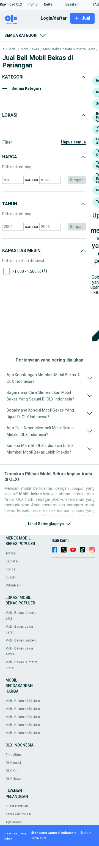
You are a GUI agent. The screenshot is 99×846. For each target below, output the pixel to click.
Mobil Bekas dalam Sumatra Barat (69, 49)
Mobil (12, 49)
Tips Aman (14, 822)
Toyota (11, 553)
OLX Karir (13, 771)
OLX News (13, 779)
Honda (10, 569)
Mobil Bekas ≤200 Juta (23, 717)
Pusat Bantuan (17, 806)
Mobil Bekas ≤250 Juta (23, 725)
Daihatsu (12, 561)
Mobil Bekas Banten (21, 640)
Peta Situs (13, 755)
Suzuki (11, 577)
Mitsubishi (13, 585)
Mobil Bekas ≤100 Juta (23, 701)
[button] (14, 4)
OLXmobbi (13, 763)
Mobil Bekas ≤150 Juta (23, 709)
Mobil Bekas (30, 49)
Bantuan (10, 834)
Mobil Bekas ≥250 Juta (23, 733)
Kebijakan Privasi (18, 814)
